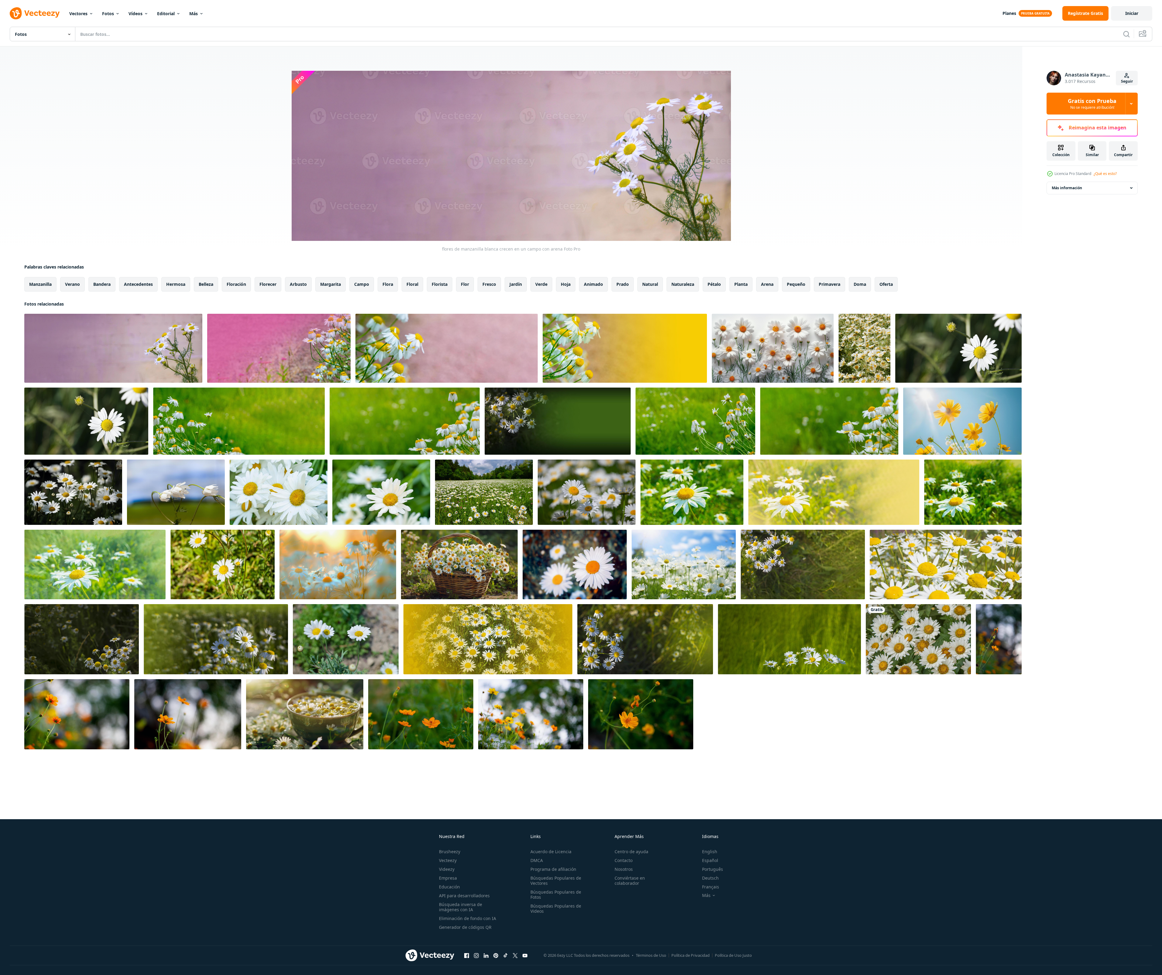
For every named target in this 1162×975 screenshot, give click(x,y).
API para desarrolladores (464, 895)
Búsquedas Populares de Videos (555, 908)
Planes (1009, 13)
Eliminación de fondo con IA (467, 918)
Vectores (78, 13)
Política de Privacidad (690, 955)
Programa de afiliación (553, 869)
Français (710, 887)
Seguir (1127, 81)
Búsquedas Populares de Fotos (555, 894)
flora (387, 284)
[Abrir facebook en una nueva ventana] (466, 955)
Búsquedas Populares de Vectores (555, 880)
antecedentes (138, 284)
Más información (1067, 187)
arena (767, 284)
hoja (566, 284)
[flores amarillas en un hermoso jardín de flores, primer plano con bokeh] (999, 639)
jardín (515, 284)
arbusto (298, 284)
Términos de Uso (651, 955)
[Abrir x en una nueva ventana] (515, 955)
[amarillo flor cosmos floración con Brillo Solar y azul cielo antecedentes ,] (962, 421)
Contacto (623, 860)
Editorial (166, 13)
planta (741, 284)
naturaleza (682, 284)
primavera (829, 284)
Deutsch (710, 878)
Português (712, 869)
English (709, 851)
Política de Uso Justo (733, 955)
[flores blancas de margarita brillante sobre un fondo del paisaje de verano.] (575, 564)
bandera (102, 284)
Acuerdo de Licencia (550, 851)
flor (465, 284)
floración (236, 284)
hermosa (175, 284)
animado (593, 284)
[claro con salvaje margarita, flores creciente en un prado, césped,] (864, 348)
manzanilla (40, 284)
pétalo (714, 284)
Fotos (108, 13)
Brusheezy (449, 851)
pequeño (796, 284)
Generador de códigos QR (465, 927)
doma (860, 284)
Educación (449, 887)
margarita (330, 284)
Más (193, 13)
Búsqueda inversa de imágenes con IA (460, 906)
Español (710, 860)
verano (72, 284)
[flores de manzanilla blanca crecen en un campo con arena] (113, 348)
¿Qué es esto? (1105, 173)
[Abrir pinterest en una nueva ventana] (495, 955)
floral (412, 284)
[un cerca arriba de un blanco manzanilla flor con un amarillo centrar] (958, 348)
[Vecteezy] (35, 13)
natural (650, 284)
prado (622, 284)
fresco (489, 284)
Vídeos (135, 13)
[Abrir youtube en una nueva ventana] (525, 955)
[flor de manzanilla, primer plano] (176, 492)
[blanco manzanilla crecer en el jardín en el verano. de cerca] (278, 492)
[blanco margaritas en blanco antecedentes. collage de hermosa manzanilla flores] (773, 348)
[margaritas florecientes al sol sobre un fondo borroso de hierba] (239, 421)
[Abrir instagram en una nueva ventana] (476, 955)
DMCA (536, 860)
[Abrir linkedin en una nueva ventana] (486, 955)
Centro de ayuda (631, 851)
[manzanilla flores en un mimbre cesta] (459, 564)
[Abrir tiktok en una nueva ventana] (505, 955)
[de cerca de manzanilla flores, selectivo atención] (337, 564)
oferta (886, 284)
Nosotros (624, 869)
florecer (267, 284)
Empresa (448, 878)
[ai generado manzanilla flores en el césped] (684, 564)
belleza (206, 284)
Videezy (446, 869)
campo (361, 284)
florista (439, 284)
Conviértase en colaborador (630, 880)
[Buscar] (1126, 34)
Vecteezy (448, 860)
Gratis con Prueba (1092, 103)
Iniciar (1131, 13)
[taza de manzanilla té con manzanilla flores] (304, 714)
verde (541, 284)
